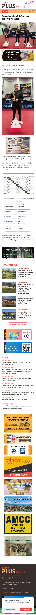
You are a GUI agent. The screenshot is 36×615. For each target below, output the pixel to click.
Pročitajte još (9, 264)
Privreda (28, 582)
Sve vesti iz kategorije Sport (18, 324)
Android (26, 347)
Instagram (29, 2)
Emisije (12, 588)
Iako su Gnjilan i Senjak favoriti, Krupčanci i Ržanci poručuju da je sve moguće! (24, 315)
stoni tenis (8, 259)
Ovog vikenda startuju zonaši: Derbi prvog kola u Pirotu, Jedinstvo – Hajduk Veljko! (25, 273)
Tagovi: (4, 259)
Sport (5, 11)
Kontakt (18, 592)
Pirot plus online (15, 4)
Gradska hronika (20, 582)
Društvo (5, 585)
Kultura (10, 585)
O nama (5, 592)
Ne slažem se (10, 609)
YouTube (8, 578)
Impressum (11, 592)
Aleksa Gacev (15, 259)
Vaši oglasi (5, 588)
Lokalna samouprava (8, 582)
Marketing (25, 592)
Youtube (32, 2)
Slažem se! (25, 609)
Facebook (26, 2)
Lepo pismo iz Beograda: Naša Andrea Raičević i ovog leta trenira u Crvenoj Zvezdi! (25, 301)
